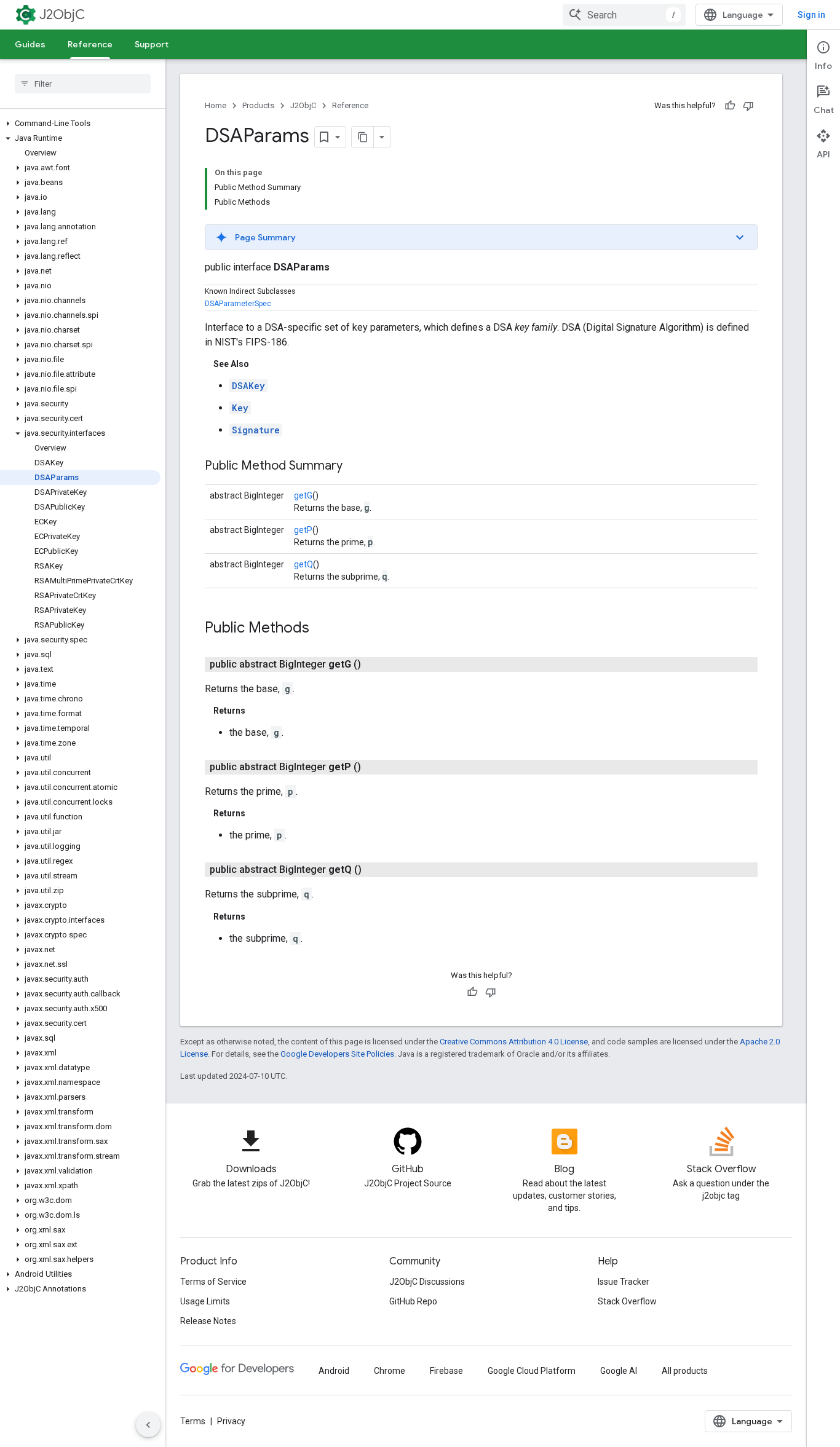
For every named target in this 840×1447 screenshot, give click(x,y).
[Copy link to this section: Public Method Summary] (355, 466)
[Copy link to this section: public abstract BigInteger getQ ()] (376, 869)
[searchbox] (83, 83)
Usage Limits (205, 1301)
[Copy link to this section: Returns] (257, 710)
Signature (256, 430)
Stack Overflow (627, 1301)
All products (685, 1371)
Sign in (811, 15)
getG (303, 495)
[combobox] (624, 15)
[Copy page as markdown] (363, 137)
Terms (192, 1421)
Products (258, 105)
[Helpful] (730, 106)
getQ (303, 564)
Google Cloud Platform (532, 1371)
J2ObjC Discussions (427, 1282)
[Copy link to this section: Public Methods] (321, 628)
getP (303, 530)
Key (240, 408)
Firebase (446, 1371)
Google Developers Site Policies (337, 1054)
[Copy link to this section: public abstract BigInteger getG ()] (375, 664)
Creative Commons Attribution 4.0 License (514, 1041)
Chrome (389, 1371)
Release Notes (208, 1321)
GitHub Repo (413, 1301)
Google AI (618, 1371)
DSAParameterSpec (238, 303)
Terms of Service (213, 1282)
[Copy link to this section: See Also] (261, 364)
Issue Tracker (623, 1282)
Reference (90, 44)
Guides (30, 44)
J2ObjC (62, 14)
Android (334, 1371)
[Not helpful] (748, 106)
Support (151, 44)
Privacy (231, 1421)
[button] (80, 123)
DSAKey (248, 386)
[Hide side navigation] (148, 1425)
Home (215, 105)
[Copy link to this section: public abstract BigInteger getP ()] (375, 767)
